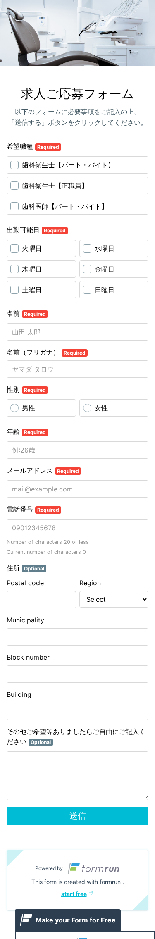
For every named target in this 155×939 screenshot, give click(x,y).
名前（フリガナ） (46, 352)
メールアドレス (43, 470)
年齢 (26, 431)
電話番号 (33, 509)
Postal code (25, 583)
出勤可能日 (36, 230)
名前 (26, 313)
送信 (77, 816)
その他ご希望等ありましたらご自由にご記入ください (76, 736)
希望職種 (33, 146)
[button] (77, 880)
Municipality (25, 620)
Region (90, 583)
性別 (26, 389)
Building (19, 694)
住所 (25, 568)
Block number (28, 657)
